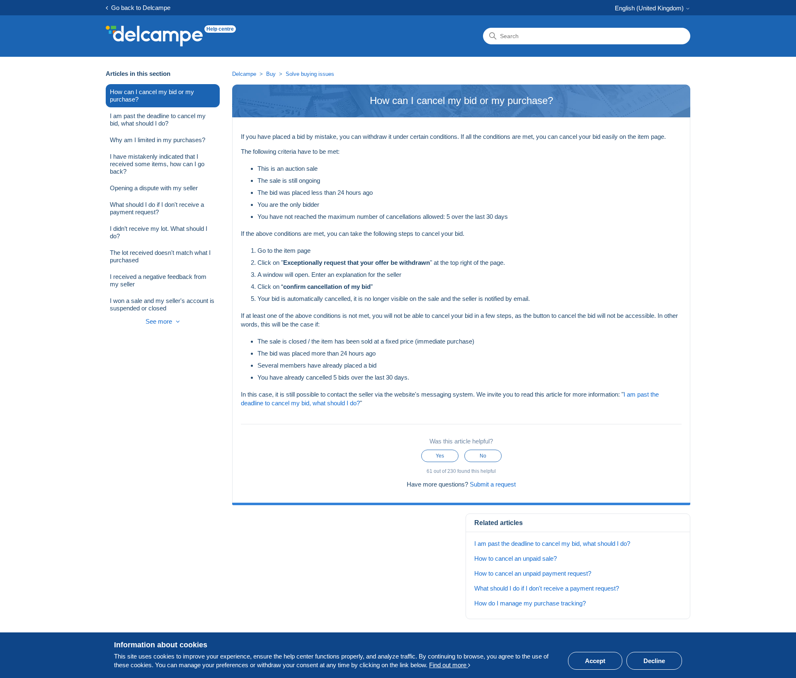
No (483, 456)
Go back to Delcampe (139, 7)
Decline (654, 660)
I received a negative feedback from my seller (158, 280)
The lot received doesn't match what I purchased (160, 256)
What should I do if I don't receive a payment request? (157, 208)
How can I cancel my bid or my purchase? (152, 95)
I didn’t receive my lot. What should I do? (158, 232)
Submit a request (493, 484)
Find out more (448, 664)
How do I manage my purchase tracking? (530, 603)
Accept (595, 660)
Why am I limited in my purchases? (157, 139)
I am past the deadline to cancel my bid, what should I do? (158, 119)
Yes (440, 456)
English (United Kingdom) (650, 8)
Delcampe (244, 74)
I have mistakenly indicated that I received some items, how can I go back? (157, 164)
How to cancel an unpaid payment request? (532, 573)
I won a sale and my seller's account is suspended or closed (162, 304)
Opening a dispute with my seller (154, 187)
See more (160, 321)
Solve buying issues (310, 74)
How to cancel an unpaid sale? (515, 558)
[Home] (154, 36)
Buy (271, 74)
